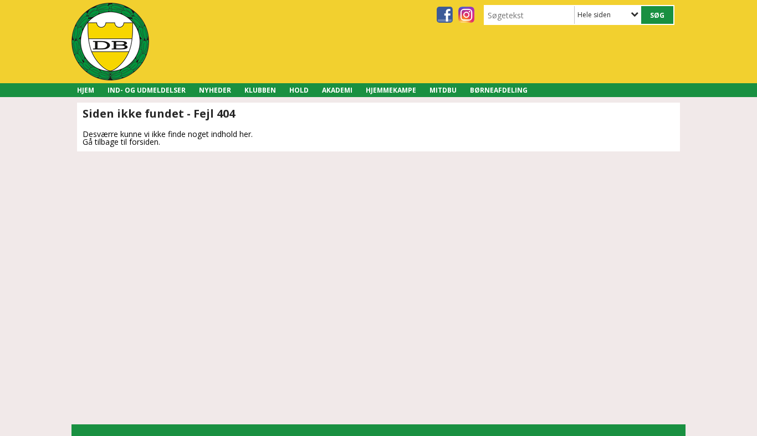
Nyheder (215, 90)
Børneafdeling (499, 90)
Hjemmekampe (391, 90)
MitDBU (443, 90)
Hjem (85, 90)
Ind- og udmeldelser (147, 90)
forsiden (143, 141)
